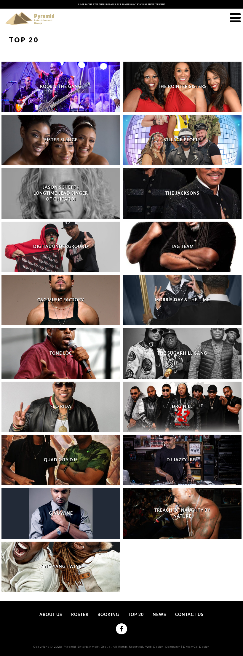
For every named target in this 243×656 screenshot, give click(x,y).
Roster (80, 615)
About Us (50, 615)
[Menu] (235, 18)
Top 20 (136, 615)
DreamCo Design (196, 646)
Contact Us (189, 615)
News (159, 615)
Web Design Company (162, 646)
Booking (108, 615)
